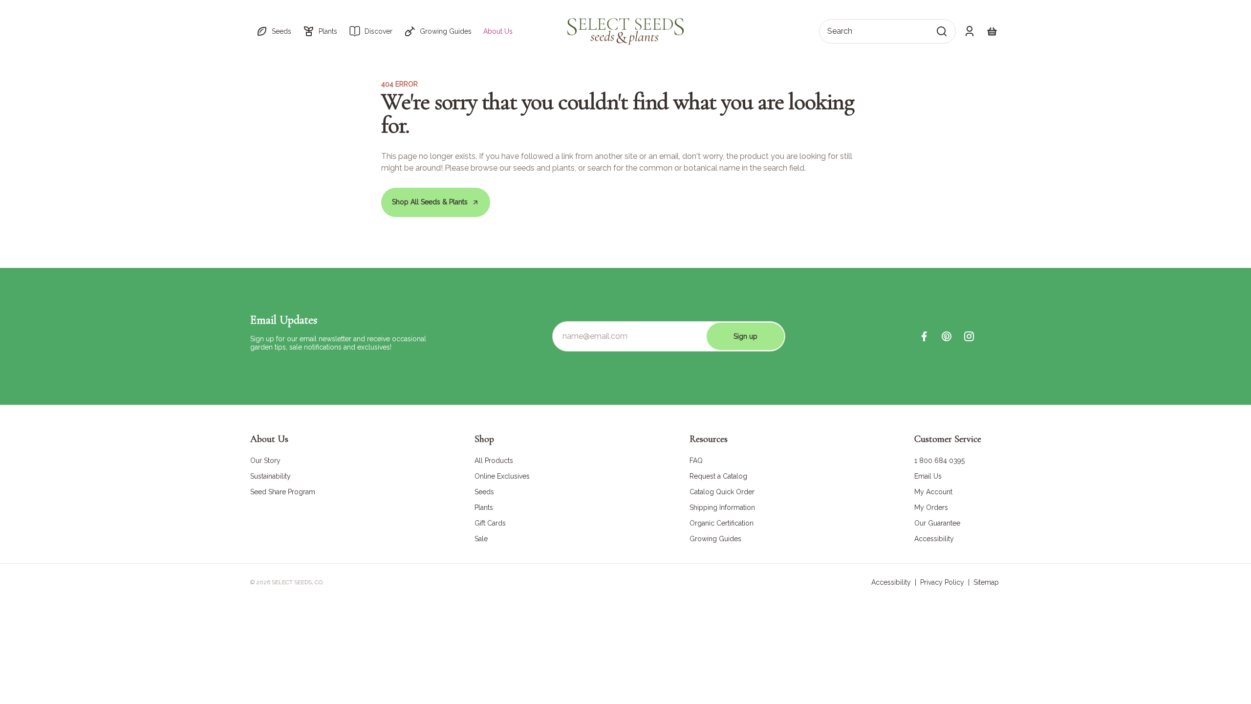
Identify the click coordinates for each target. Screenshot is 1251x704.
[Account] (969, 31)
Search (839, 31)
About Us (498, 31)
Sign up (745, 336)
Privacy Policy (942, 582)
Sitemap (986, 582)
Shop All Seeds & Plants (430, 202)
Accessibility (891, 582)
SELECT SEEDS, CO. (298, 582)
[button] (273, 31)
